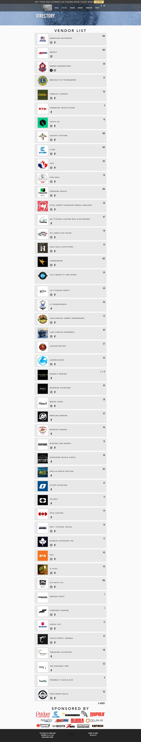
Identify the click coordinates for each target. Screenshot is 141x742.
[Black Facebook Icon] (69, 734)
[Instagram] (51, 42)
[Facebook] (54, 42)
